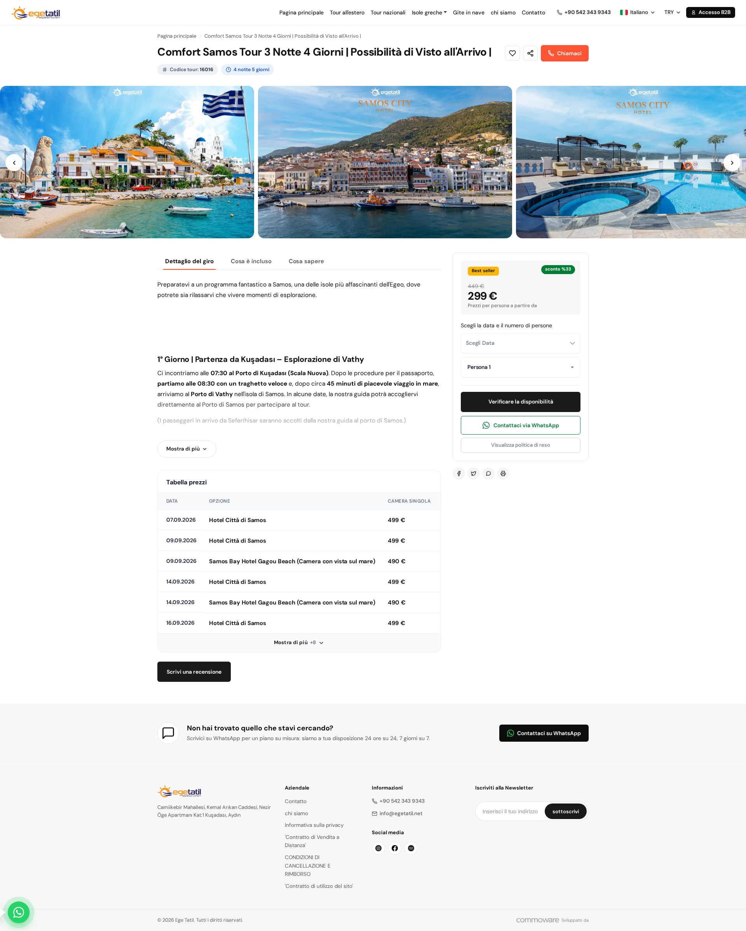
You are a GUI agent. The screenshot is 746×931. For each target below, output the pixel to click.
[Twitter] (473, 473)
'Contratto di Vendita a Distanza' (312, 841)
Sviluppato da (575, 920)
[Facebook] (459, 473)
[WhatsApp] (488, 473)
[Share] (530, 53)
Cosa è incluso (251, 261)
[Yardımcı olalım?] (19, 912)
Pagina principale (301, 12)
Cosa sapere (306, 261)
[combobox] (520, 343)
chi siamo (503, 12)
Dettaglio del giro (189, 261)
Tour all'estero (347, 12)
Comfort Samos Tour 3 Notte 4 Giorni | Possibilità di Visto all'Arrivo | (282, 36)
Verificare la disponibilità (520, 401)
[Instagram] (378, 848)
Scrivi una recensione (194, 671)
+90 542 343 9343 (402, 801)
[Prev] (14, 162)
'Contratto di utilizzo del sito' (319, 886)
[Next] (732, 162)
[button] (429, 12)
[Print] (503, 473)
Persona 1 (479, 366)
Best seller (483, 271)
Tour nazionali (388, 12)
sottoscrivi (566, 811)
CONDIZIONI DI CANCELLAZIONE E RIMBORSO (308, 865)
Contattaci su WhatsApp (549, 733)
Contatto (533, 12)
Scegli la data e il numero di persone (506, 325)
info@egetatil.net (401, 813)
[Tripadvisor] (411, 848)
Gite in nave (469, 12)
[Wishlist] (512, 53)
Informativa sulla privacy (314, 825)
